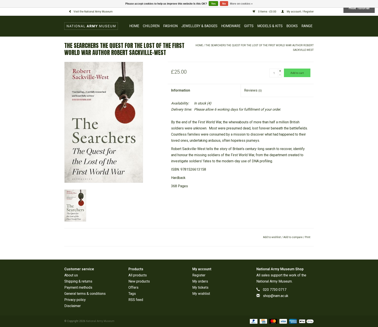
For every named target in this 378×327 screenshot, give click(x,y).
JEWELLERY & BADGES (199, 26)
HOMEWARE (230, 26)
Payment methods (78, 287)
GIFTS (249, 26)
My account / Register (300, 11)
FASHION (170, 26)
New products (139, 281)
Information (180, 90)
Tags (132, 294)
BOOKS (292, 26)
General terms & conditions (85, 294)
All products (137, 275)
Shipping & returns (78, 281)
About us (71, 275)
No (224, 3)
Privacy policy (75, 300)
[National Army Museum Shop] (92, 26)
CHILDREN (151, 26)
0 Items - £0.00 (267, 11)
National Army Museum (274, 281)
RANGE (306, 26)
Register (198, 275)
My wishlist (201, 294)
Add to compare (293, 237)
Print (307, 237)
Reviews (253, 90)
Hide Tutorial (359, 8)
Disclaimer (72, 306)
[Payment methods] (253, 321)
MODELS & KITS (270, 26)
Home (134, 26)
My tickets (200, 287)
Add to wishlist (272, 237)
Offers (133, 287)
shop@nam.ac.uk (275, 296)
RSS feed (135, 300)
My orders (200, 281)
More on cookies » (241, 3)
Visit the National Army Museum (93, 11)
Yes (213, 3)
